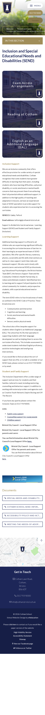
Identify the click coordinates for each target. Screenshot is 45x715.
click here (12, 624)
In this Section (14, 40)
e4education (33, 618)
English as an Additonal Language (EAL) (22, 144)
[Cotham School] (7, 8)
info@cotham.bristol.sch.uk (24, 602)
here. (4, 459)
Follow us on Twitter (23, 648)
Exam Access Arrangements (22, 84)
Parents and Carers (24, 29)
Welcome (9, 29)
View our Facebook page (23, 644)
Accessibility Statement (22, 636)
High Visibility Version (22, 632)
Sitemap (22, 639)
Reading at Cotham (22, 114)
